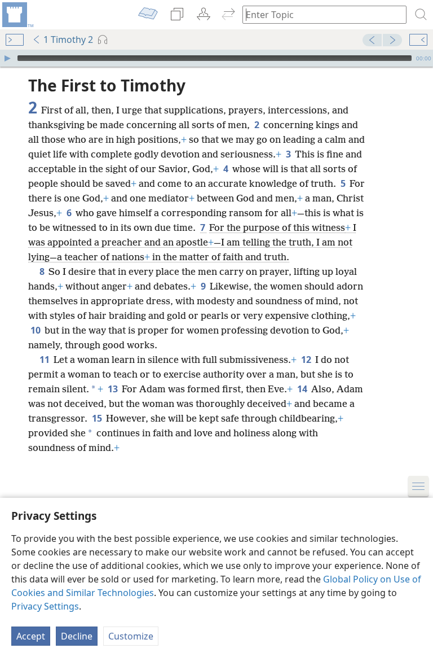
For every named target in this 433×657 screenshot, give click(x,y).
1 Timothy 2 (68, 39)
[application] (216, 58)
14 (303, 389)
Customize (130, 636)
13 (114, 389)
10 (36, 330)
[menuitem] (17, 14)
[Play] (7, 58)
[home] (17, 14)
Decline (76, 636)
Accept (30, 636)
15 (98, 418)
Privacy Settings (45, 606)
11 (45, 359)
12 (307, 359)
